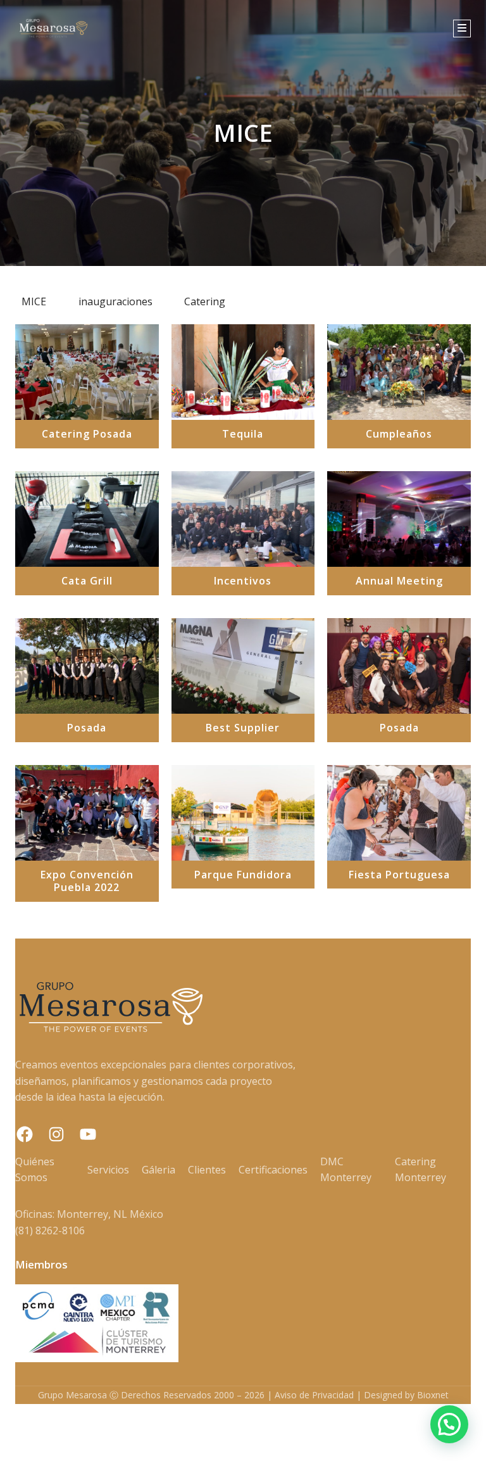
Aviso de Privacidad (314, 1395)
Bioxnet (433, 1395)
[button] (449, 1424)
